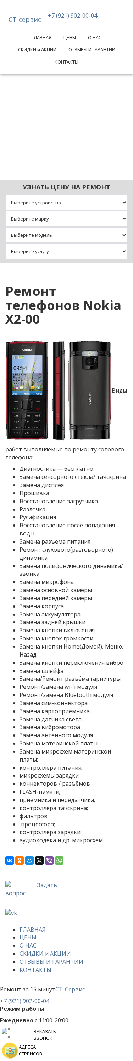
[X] (39, 860)
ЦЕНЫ (69, 37)
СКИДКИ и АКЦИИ (37, 49)
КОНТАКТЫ (66, 62)
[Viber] (49, 860)
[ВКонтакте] (9, 860)
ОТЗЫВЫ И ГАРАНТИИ (91, 49)
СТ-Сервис (70, 989)
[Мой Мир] (29, 860)
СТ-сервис (25, 19)
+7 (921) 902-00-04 (72, 15)
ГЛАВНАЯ (41, 37)
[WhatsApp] (59, 860)
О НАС (94, 37)
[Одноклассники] (19, 860)
